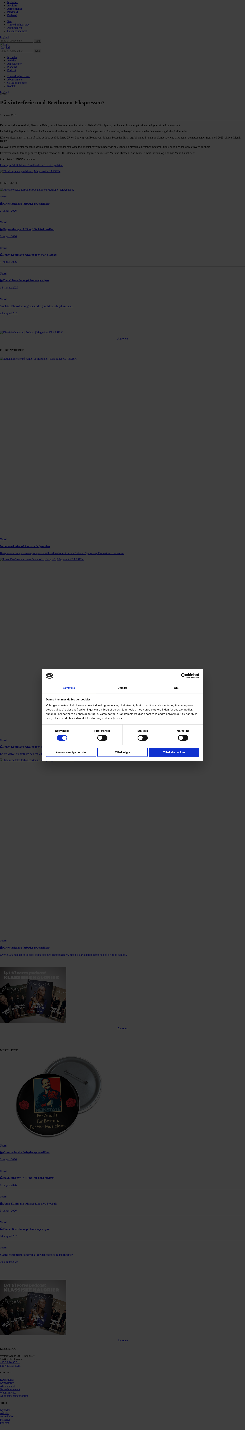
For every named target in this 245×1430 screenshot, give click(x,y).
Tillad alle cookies (174, 752)
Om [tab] (176, 687)
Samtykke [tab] (69, 687)
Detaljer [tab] (123, 687)
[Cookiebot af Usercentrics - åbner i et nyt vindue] (183, 676)
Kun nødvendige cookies (70, 752)
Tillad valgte (122, 752)
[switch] (102, 738)
